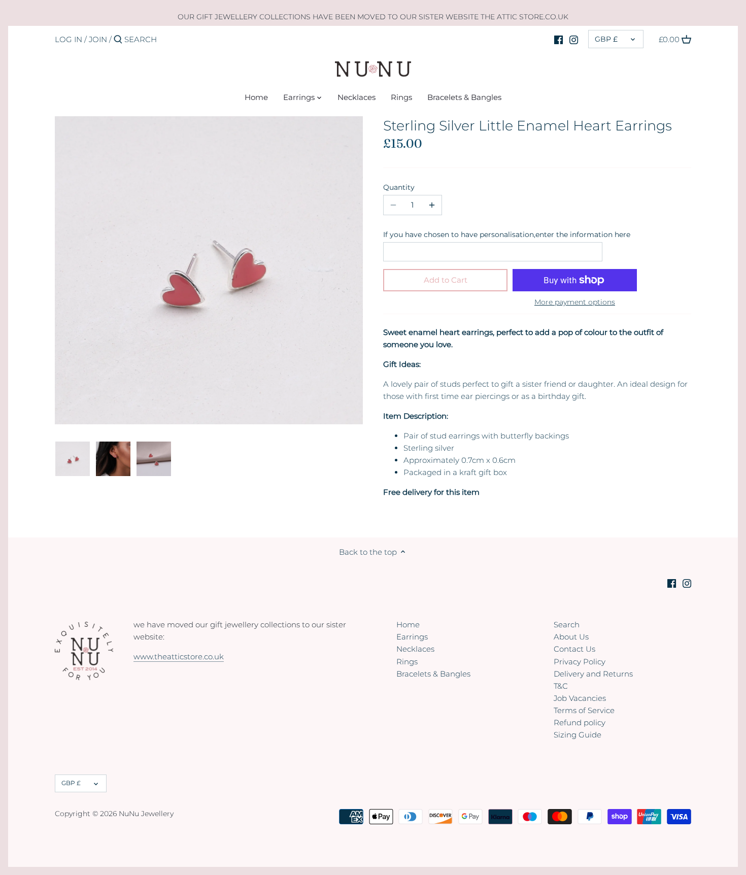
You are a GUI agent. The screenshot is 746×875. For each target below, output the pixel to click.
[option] (72, 459)
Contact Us (574, 649)
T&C (561, 686)
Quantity (399, 187)
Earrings (412, 637)
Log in (68, 39)
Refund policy (579, 722)
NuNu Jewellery (146, 814)
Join (98, 39)
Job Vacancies (580, 698)
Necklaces (415, 649)
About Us (571, 637)
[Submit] (118, 39)
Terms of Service (584, 710)
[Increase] (432, 205)
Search (567, 624)
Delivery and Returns (593, 674)
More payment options (574, 302)
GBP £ (606, 39)
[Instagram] (573, 39)
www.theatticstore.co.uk (178, 656)
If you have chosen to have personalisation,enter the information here (506, 234)
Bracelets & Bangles (433, 674)
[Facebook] (558, 39)
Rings (407, 661)
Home (408, 624)
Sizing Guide (577, 734)
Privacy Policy (579, 661)
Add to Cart (445, 280)
